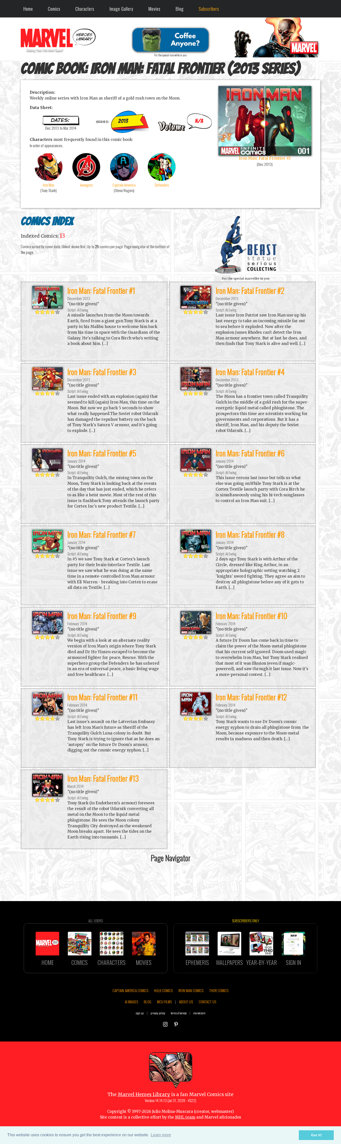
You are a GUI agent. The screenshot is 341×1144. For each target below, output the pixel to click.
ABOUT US (186, 1001)
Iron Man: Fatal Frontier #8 (250, 534)
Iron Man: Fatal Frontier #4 (250, 371)
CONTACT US (207, 1001)
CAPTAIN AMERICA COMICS (130, 990)
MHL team (185, 1117)
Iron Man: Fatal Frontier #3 (101, 371)
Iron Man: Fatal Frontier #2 (250, 290)
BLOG (147, 1001)
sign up (140, 1013)
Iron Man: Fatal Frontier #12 (251, 697)
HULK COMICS (163, 990)
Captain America (124, 185)
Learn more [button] (161, 1135)
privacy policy (158, 1013)
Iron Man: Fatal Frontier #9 (101, 615)
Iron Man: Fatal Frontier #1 (101, 290)
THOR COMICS (218, 990)
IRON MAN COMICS (190, 990)
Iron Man (48, 185)
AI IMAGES (131, 1001)
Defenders (162, 185)
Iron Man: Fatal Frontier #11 (102, 697)
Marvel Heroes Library (144, 1094)
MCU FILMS (164, 1001)
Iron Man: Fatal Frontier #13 (103, 778)
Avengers (86, 185)
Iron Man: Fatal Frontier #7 (101, 534)
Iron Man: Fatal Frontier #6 (250, 453)
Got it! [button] (316, 1135)
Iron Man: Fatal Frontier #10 (251, 615)
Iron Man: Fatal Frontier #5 (101, 453)
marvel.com (199, 1013)
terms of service (178, 1013)
